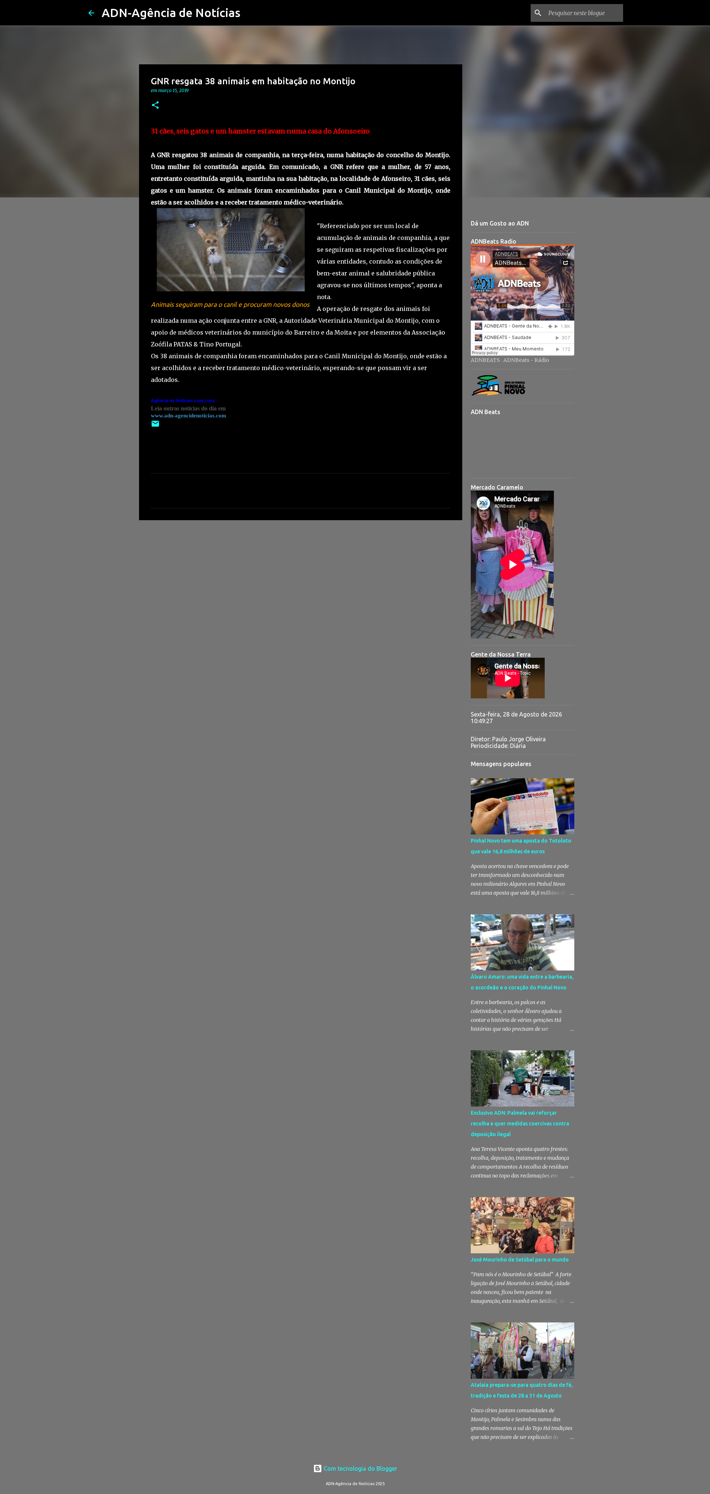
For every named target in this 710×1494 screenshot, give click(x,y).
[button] (155, 106)
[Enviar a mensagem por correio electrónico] (155, 426)
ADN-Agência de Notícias (171, 12)
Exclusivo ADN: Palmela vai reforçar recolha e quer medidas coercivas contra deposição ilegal (520, 1123)
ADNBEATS (485, 360)
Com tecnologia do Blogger (359, 1468)
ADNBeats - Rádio (526, 360)
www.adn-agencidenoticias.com (188, 416)
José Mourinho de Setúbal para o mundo (520, 1260)
